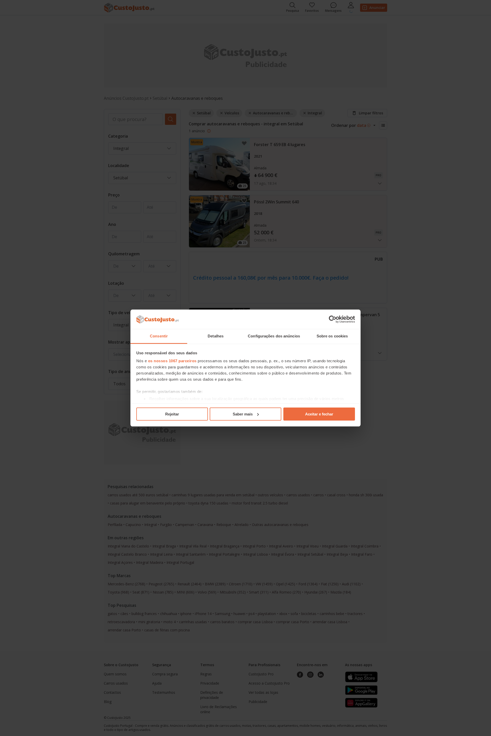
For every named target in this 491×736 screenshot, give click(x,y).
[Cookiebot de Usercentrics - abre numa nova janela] (332, 319)
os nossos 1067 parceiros (172, 361)
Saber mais (243, 414)
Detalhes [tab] (216, 336)
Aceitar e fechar (319, 414)
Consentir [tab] (159, 336)
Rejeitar (172, 414)
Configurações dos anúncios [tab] (274, 336)
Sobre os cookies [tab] (332, 336)
